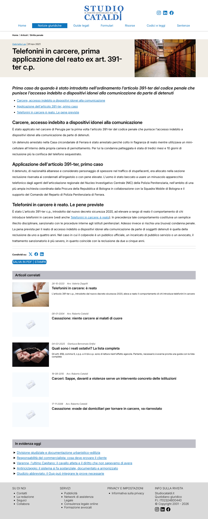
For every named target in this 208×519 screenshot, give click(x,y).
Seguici (22, 500)
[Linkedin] (165, 12)
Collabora (23, 504)
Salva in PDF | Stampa (29, 262)
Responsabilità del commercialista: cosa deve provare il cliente (62, 458)
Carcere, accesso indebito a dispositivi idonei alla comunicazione (61, 100)
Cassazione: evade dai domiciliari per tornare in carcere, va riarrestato (107, 408)
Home (22, 25)
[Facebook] (172, 12)
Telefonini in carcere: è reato (90, 217)
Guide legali (81, 25)
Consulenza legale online (81, 504)
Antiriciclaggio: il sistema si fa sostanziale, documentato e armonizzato (67, 468)
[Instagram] (159, 12)
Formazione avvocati (78, 507)
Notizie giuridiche (50, 25)
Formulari (107, 25)
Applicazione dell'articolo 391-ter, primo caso (47, 106)
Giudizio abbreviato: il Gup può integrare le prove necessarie (60, 473)
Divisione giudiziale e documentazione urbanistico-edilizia (58, 452)
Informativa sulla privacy (128, 493)
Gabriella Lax (19, 44)
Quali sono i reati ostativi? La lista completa (86, 348)
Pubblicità (70, 493)
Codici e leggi (156, 25)
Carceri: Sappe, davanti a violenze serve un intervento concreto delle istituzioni (114, 378)
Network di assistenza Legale (78, 498)
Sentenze (183, 25)
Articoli (24, 35)
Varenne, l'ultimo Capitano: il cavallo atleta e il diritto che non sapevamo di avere (74, 463)
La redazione (25, 497)
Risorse (130, 25)
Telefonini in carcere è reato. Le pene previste (48, 112)
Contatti (22, 493)
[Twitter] (30, 254)
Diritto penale (36, 35)
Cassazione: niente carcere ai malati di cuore (87, 318)
